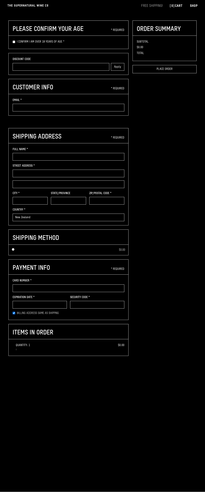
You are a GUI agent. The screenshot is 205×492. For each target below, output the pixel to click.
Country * (19, 209)
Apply (117, 66)
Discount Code (22, 59)
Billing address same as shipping (38, 313)
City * (16, 193)
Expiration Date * (24, 297)
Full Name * (20, 149)
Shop (194, 6)
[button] (176, 6)
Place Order (165, 69)
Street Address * (24, 165)
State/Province (60, 193)
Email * (17, 100)
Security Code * (80, 297)
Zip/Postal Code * (100, 193)
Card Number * (22, 280)
